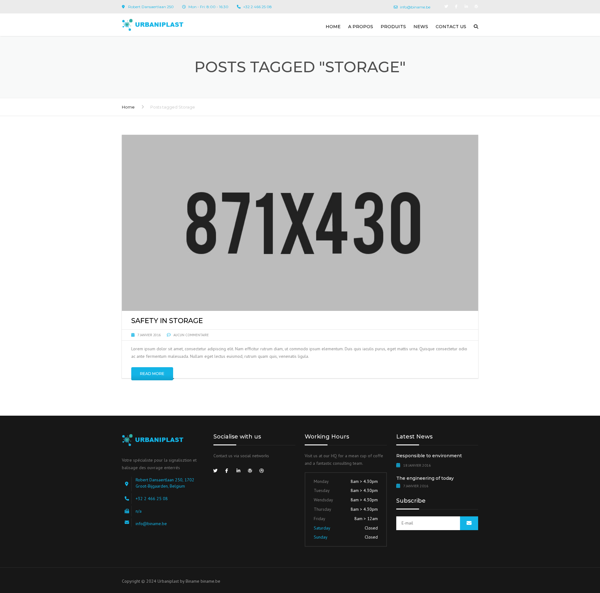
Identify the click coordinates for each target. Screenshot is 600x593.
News (420, 26)
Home (333, 26)
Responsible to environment (429, 456)
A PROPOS (360, 26)
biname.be (210, 581)
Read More (152, 373)
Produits (393, 26)
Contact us (451, 26)
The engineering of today (425, 478)
